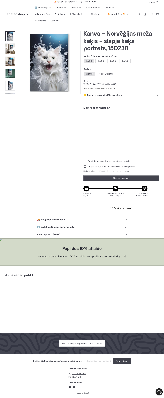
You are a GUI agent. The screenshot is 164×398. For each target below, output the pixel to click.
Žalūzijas (59, 14)
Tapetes (60, 7)
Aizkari (108, 7)
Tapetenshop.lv (16, 14)
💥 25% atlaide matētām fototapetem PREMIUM (75, 2)
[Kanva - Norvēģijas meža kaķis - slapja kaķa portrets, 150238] (121, 120)
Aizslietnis (96, 14)
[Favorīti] (151, 14)
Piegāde (102, 171)
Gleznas (75, 7)
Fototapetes (92, 7)
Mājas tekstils (77, 14)
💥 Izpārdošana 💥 (117, 14)
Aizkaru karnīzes (42, 14)
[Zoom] (48, 62)
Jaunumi (55, 20)
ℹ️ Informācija (41, 7)
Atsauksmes (40, 20)
